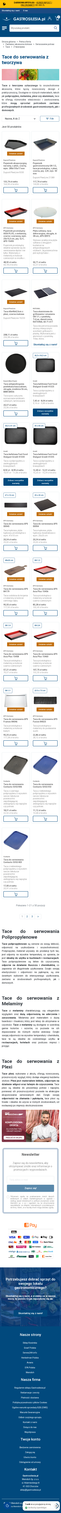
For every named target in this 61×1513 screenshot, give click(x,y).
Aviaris (30, 1362)
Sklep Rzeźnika (30, 1343)
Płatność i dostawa (30, 1397)
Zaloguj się (30, 1452)
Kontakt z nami (30, 1422)
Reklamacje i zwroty (30, 1392)
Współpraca (30, 1432)
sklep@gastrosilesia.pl (30, 1490)
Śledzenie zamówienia (30, 1447)
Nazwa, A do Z (20, 119)
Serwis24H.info (30, 1353)
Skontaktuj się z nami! (45, 344)
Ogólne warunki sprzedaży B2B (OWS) (30, 1407)
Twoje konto (30, 1439)
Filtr (50, 119)
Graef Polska (30, 1348)
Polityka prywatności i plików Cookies (30, 1402)
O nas (25, 10)
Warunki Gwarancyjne (30, 1412)
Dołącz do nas (30, 1427)
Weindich (30, 1372)
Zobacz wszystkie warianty (45, 412)
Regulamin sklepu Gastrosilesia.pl (29, 1388)
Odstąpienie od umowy (30, 1462)
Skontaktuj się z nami (11, 10)
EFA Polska (30, 1367)
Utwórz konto (30, 1457)
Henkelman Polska (30, 1358)
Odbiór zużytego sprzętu (30, 1417)
